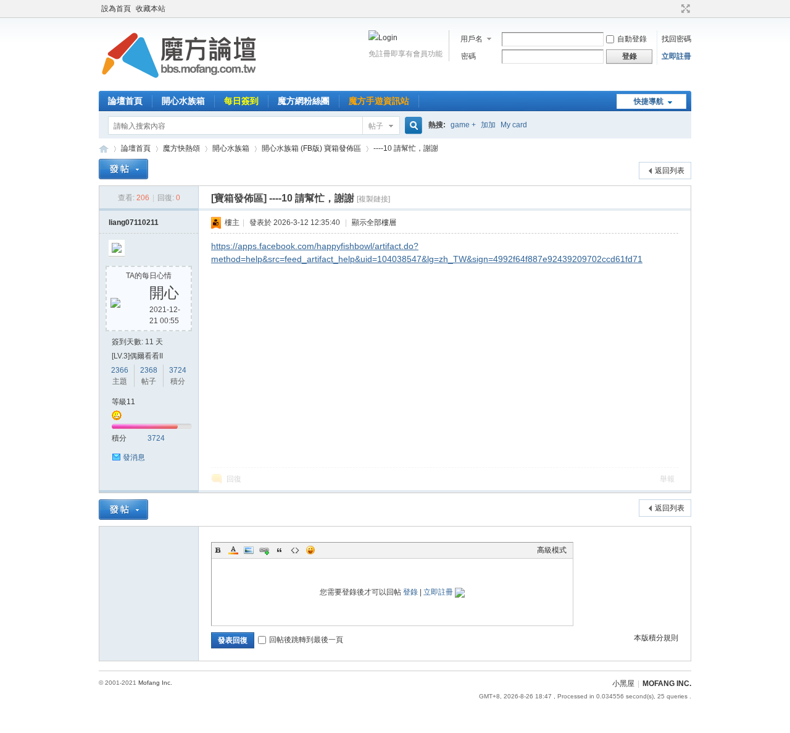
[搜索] (411, 126)
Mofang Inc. (155, 682)
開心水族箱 (183, 101)
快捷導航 (648, 101)
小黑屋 (623, 683)
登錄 (410, 592)
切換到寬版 (684, 8)
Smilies (310, 550)
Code (295, 550)
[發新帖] (123, 169)
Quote (279, 550)
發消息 (134, 457)
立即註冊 (676, 56)
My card (514, 125)
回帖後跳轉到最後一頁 (306, 639)
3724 (177, 370)
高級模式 (552, 550)
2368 (148, 370)
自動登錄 (632, 39)
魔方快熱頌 (181, 148)
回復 (234, 479)
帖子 (375, 126)
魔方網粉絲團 (304, 101)
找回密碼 (676, 39)
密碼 (468, 56)
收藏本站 (150, 8)
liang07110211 (134, 222)
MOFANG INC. (666, 683)
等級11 (123, 401)
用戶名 (471, 39)
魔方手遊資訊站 (379, 101)
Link (264, 550)
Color (233, 550)
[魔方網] (179, 83)
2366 (119, 370)
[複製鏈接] (373, 199)
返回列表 (669, 170)
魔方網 (104, 149)
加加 (488, 125)
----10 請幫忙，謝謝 (405, 148)
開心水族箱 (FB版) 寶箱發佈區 (311, 148)
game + (463, 125)
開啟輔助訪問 (674, 8)
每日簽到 (241, 101)
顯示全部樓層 (374, 222)
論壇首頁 (125, 101)
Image (249, 550)
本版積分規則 (656, 637)
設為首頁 (116, 8)
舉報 (667, 479)
